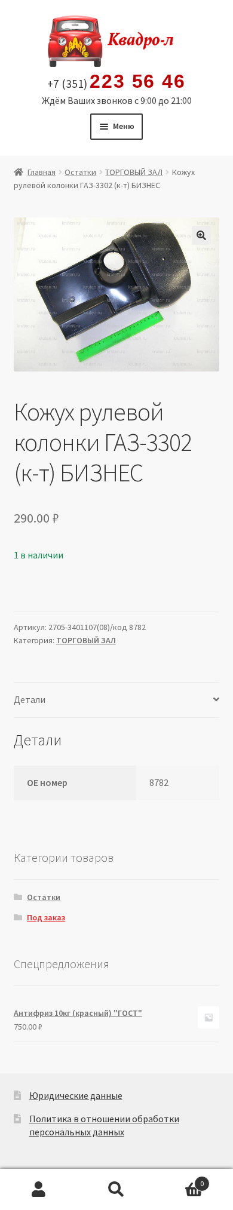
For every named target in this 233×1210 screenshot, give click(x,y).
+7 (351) (116, 82)
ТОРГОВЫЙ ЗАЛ (134, 172)
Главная (41, 172)
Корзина (179, 1179)
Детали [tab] (29, 699)
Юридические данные (75, 1095)
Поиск (116, 1189)
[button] (201, 235)
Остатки (80, 172)
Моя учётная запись (39, 1189)
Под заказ (46, 917)
